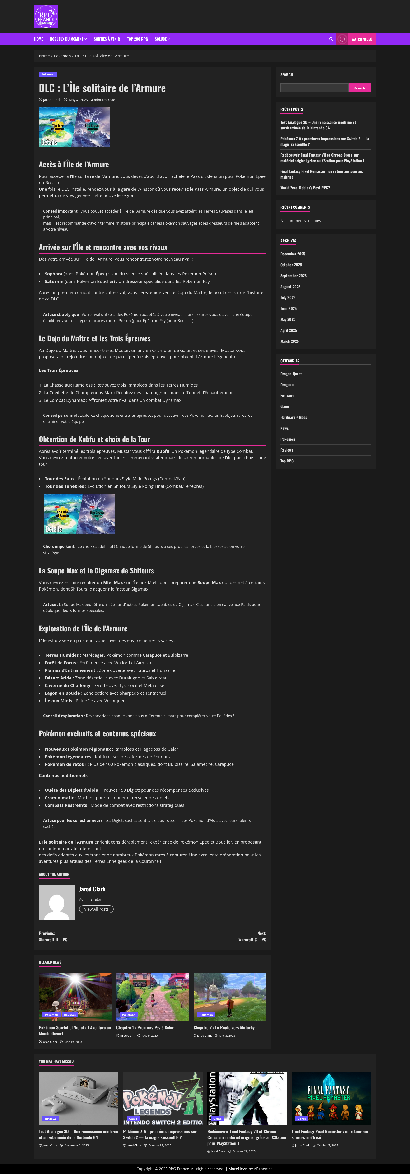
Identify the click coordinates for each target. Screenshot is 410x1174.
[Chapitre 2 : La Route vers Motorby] (230, 997)
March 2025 (289, 341)
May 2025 (287, 319)
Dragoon (287, 384)
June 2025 (288, 308)
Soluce (161, 39)
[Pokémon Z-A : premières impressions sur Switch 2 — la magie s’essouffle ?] (163, 1098)
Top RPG (287, 461)
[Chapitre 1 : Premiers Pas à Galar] (152, 997)
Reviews (70, 1015)
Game (284, 406)
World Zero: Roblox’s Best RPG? (305, 187)
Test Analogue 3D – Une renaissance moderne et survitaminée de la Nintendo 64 (318, 125)
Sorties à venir (107, 39)
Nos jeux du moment (66, 39)
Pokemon (48, 74)
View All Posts (96, 909)
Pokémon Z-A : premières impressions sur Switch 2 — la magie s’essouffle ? (160, 1134)
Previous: (53, 936)
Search (286, 74)
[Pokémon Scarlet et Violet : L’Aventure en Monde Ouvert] (75, 997)
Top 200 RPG (137, 39)
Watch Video (362, 39)
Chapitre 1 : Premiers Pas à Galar (145, 1027)
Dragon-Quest (291, 373)
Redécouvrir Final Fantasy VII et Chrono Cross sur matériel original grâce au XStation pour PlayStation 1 (322, 157)
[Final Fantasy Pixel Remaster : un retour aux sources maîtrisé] (331, 1098)
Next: (252, 936)
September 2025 (293, 275)
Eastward (287, 395)
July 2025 (287, 297)
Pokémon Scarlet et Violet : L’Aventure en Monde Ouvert (75, 1030)
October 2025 (291, 265)
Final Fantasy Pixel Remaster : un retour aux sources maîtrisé (330, 1134)
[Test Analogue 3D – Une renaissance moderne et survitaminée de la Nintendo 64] (78, 1098)
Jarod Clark (52, 99)
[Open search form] (331, 39)
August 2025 (290, 286)
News (284, 428)
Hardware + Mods (293, 417)
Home (38, 39)
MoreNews (238, 1168)
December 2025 (292, 254)
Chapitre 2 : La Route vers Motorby (224, 1027)
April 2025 (288, 330)
